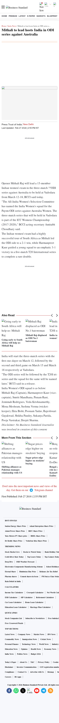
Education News (11, 649)
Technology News (29, 644)
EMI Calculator (11, 597)
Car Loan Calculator (13, 602)
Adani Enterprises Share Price (41, 526)
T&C (32, 662)
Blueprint (52, 16)
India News (12, 26)
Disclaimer (9, 667)
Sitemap (50, 672)
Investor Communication (26, 667)
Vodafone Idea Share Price (36, 541)
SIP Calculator (27, 597)
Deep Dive (9, 562)
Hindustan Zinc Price (27, 571)
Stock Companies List (13, 618)
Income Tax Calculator (14, 592)
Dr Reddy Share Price (13, 541)
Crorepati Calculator (35, 592)
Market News (39, 634)
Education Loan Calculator (16, 607)
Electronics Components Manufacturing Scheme (24, 567)
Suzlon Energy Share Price (15, 526)
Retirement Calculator (45, 597)
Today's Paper (10, 662)
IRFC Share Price (35, 531)
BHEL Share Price (38, 536)
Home (4, 16)
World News (44, 644)
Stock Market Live (12, 552)
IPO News (51, 634)
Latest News (9, 634)
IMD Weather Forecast (25, 562)
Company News (24, 634)
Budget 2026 (36, 654)
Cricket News (45, 639)
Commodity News (12, 639)
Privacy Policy (43, 662)
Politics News (22, 654)
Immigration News (29, 639)
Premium (13, 16)
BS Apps (18, 677)
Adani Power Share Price (15, 531)
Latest (22, 16)
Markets (41, 16)
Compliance (9, 672)
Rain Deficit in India (13, 581)
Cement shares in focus (29, 576)
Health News (36, 649)
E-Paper (31, 16)
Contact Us (22, 672)
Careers (8, 677)
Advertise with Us (37, 672)
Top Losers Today (34, 557)
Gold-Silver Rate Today (14, 557)
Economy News (50, 649)
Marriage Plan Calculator (40, 607)
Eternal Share (10, 571)
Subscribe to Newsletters (35, 618)
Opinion (24, 649)
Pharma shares (11, 576)
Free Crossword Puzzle (14, 623)
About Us (23, 662)
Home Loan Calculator (34, 602)
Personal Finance (12, 644)
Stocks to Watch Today (32, 552)
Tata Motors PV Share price (16, 536)
